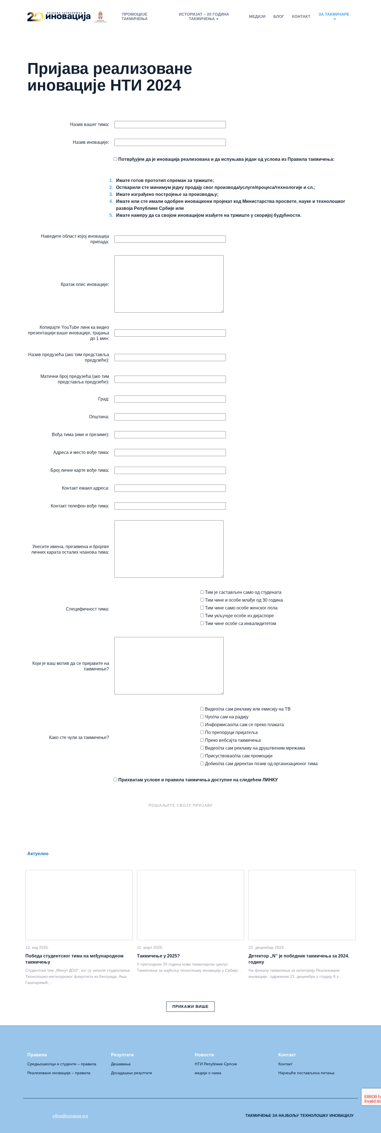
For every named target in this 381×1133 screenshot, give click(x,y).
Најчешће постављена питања (306, 1073)
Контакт (285, 1064)
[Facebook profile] (29, 1115)
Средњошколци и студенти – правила (61, 1064)
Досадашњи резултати (131, 1073)
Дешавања (121, 1064)
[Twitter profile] (42, 1115)
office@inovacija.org (70, 1116)
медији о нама (208, 1073)
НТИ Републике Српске (216, 1064)
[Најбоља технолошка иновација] (67, 17)
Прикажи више (190, 1006)
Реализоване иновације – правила (58, 1073)
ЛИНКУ (270, 779)
